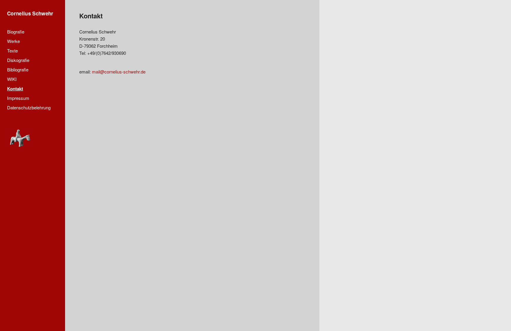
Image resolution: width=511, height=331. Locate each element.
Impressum (18, 98)
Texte (12, 50)
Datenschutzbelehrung (29, 107)
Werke (13, 41)
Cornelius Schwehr (30, 13)
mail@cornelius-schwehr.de (118, 71)
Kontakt (15, 88)
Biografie (15, 31)
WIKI (12, 79)
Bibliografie (17, 69)
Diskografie (18, 60)
